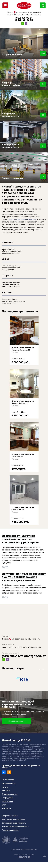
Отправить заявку (16, 721)
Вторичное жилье (10, 816)
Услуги (5, 787)
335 (43, 53)
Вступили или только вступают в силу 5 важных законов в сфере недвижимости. (24, 577)
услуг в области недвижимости (22, 219)
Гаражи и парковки (10, 830)
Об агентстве (8, 780)
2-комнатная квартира (22, 348)
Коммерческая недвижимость (15, 826)
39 (43, 115)
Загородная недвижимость (14, 823)
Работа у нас (7, 801)
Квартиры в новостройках (13, 819)
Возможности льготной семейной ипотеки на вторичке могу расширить (20, 539)
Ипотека (6, 790)
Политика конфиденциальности (24, 849)
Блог (4, 805)
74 (43, 146)
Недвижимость (9, 783)
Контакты (6, 808)
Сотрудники (7, 797)
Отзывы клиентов (9, 794)
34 (43, 84)
